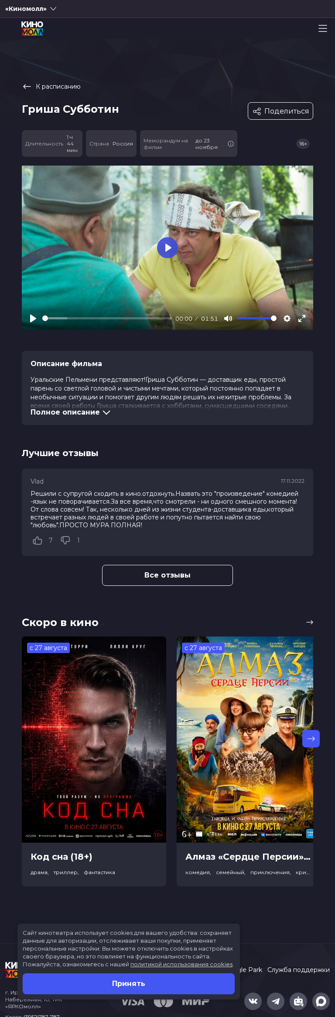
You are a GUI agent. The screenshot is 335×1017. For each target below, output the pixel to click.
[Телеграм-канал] (275, 1001)
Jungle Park (244, 970)
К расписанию (58, 86)
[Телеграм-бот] (298, 1001)
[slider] (107, 318)
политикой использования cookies (181, 964)
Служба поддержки (298, 970)
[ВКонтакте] (253, 1001)
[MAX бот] (321, 1001)
